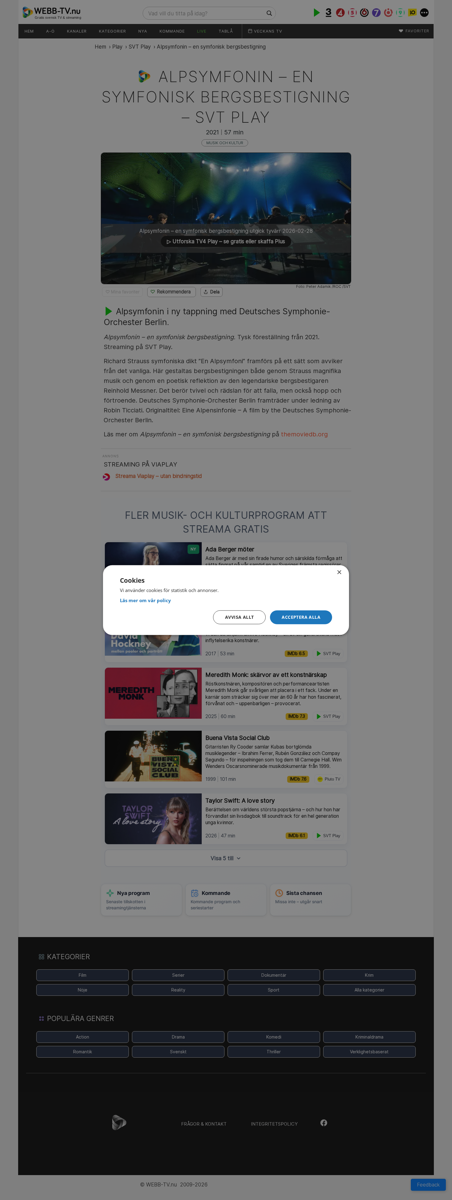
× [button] (339, 572)
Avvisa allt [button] (239, 617)
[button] (301, 617)
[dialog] (226, 600)
